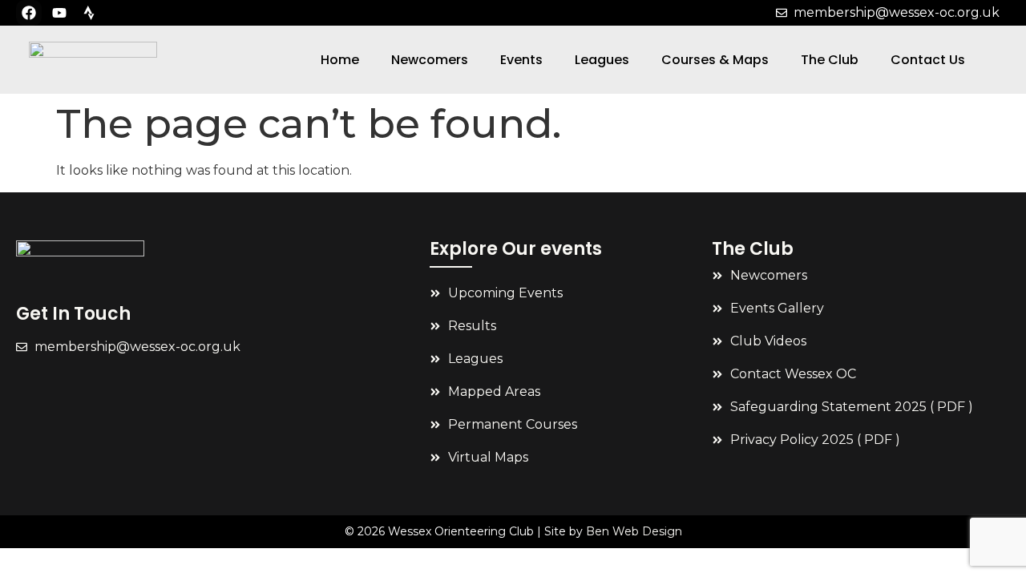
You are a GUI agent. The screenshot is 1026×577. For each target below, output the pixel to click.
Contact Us (928, 59)
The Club (829, 59)
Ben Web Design (634, 531)
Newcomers (429, 59)
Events (521, 59)
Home (340, 59)
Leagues (602, 59)
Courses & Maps (715, 59)
